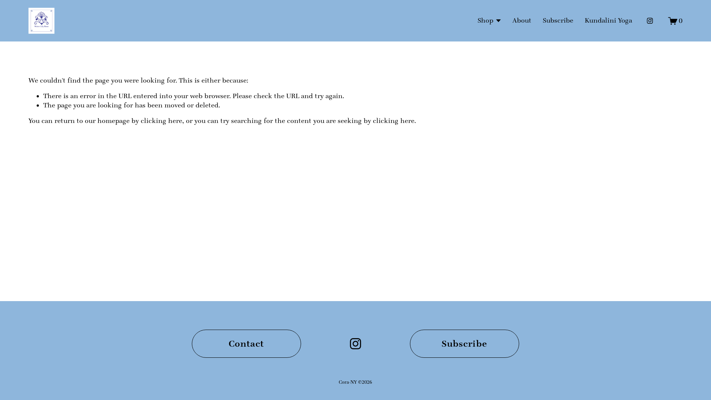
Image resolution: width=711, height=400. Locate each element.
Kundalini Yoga (608, 20)
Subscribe (558, 20)
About (522, 20)
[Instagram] (650, 20)
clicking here (161, 121)
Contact (246, 343)
